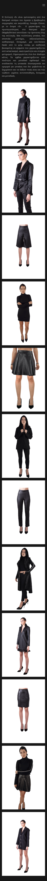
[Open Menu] (43, 5)
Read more (23, 125)
